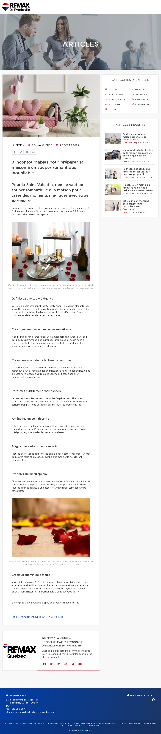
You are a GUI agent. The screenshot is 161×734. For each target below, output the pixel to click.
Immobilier (140, 95)
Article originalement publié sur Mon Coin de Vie (37, 617)
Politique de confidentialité (130, 723)
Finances (140, 90)
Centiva (87, 730)
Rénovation (141, 100)
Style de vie (141, 105)
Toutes (112, 90)
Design (19, 145)
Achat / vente (116, 100)
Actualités (115, 105)
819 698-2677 (19, 709)
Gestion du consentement (87, 725)
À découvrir (115, 95)
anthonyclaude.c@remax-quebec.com (35, 712)
